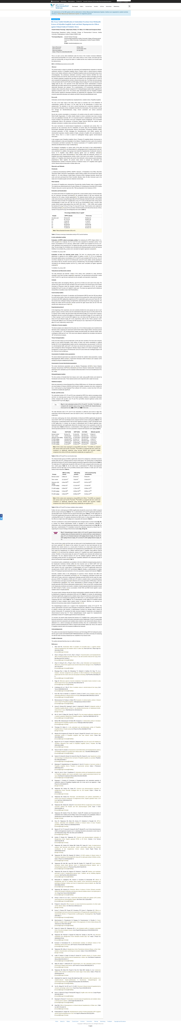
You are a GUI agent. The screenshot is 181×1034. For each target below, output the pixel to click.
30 (71, 304)
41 (75, 565)
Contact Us (79, 1)
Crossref (57, 652)
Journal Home (55, 1)
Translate (126, 1)
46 (81, 584)
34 (91, 366)
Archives (96, 6)
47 (60, 587)
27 (56, 275)
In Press (102, 6)
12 (58, 149)
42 (76, 575)
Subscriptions (71, 1)
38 (64, 545)
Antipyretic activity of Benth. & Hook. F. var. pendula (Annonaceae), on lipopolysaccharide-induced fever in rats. (78, 708)
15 (87, 149)
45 (66, 582)
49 (56, 609)
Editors (81, 6)
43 (78, 575)
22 (89, 202)
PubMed (71, 660)
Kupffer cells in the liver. (87, 992)
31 (68, 358)
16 (96, 149)
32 (90, 358)
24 (63, 207)
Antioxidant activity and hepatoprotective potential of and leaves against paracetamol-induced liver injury (78, 774)
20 (74, 195)
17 (59, 151)
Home (56, 1021)
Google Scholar (64, 652)
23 (61, 207)
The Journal (75, 6)
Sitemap (96, 1021)
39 (91, 548)
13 (65, 149)
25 (95, 249)
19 (73, 154)
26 (87, 256)
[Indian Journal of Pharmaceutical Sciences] (59, 6)
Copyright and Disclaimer (120, 1021)
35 (68, 367)
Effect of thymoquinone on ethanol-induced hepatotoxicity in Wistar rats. (78, 1005)
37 (62, 545)
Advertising (63, 1)
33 (56, 360)
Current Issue (88, 6)
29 (69, 304)
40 (69, 559)
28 (73, 275)
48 (68, 589)
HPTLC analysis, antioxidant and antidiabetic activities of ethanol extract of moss (78, 822)
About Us (62, 1021)
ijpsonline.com (89, 1023)
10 (76, 144)
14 (76, 149)
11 (100, 147)
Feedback (109, 1021)
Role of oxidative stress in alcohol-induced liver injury (84, 687)
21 (75, 197)
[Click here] (90, 1025)
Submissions (116, 6)
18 (58, 154)
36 (75, 367)
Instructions (108, 6)
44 (71, 580)
